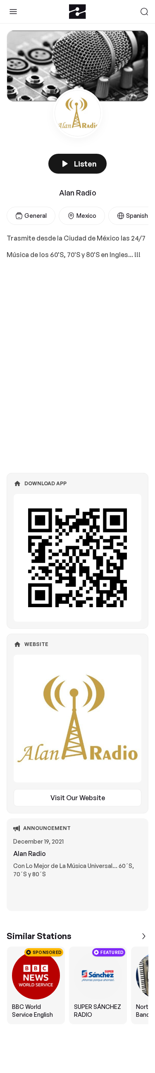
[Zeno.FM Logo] (77, 11)
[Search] (144, 11)
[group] (77, 985)
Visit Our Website (77, 798)
